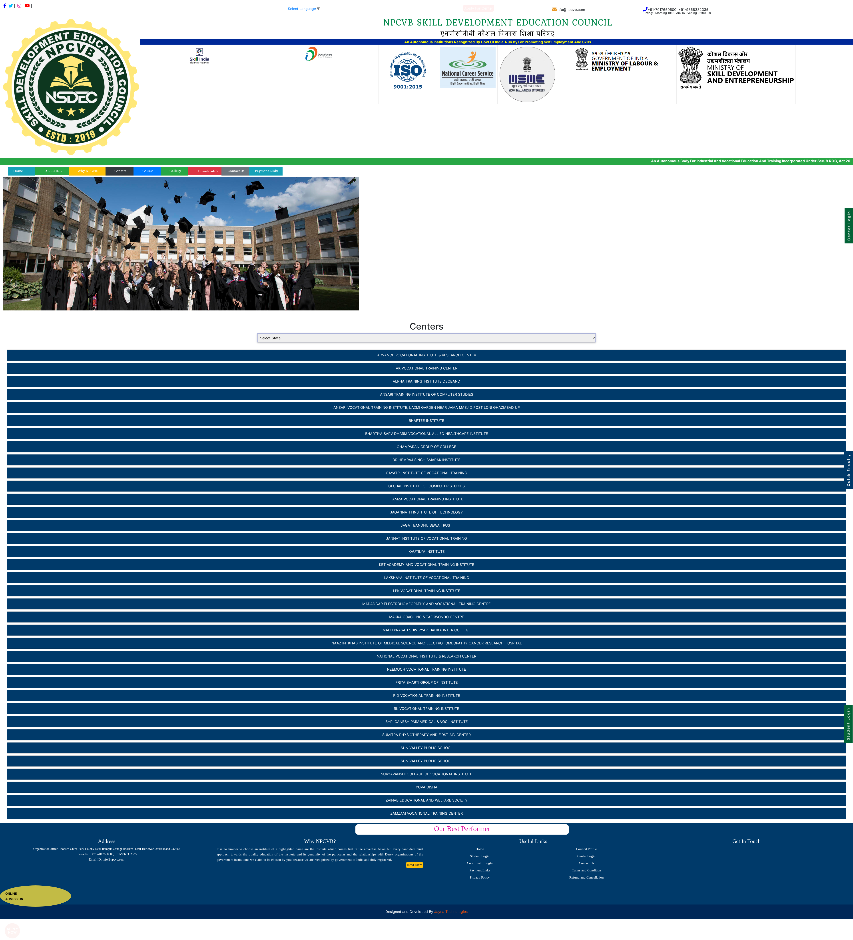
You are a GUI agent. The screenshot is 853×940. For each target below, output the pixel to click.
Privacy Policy (480, 877)
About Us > (53, 171)
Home (18, 171)
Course (147, 171)
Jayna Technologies (450, 911)
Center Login (586, 856)
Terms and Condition (586, 870)
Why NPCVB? (88, 171)
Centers (120, 171)
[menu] (54, 171)
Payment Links (266, 171)
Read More (414, 865)
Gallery (175, 171)
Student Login (480, 856)
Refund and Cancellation (586, 877)
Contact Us (236, 171)
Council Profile (586, 849)
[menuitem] (53, 171)
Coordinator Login (480, 863)
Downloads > (208, 171)
